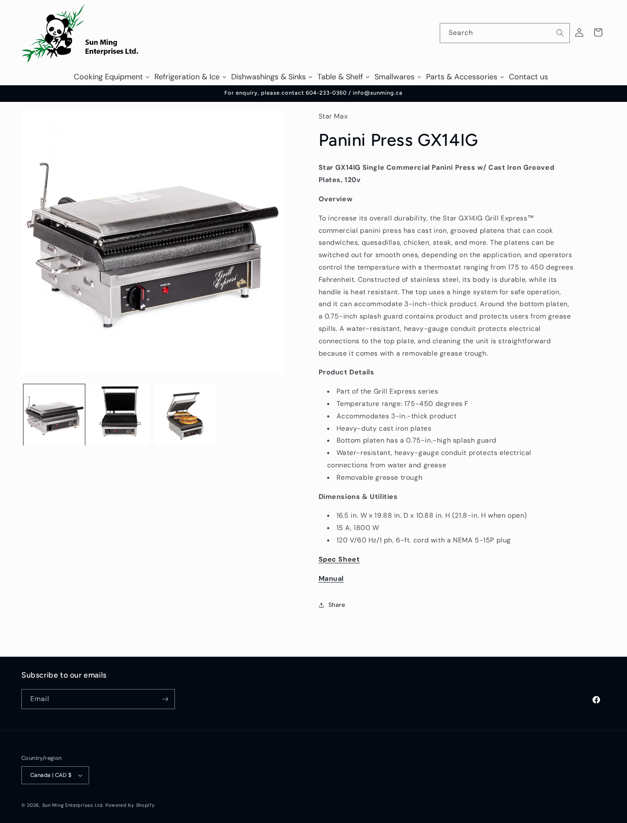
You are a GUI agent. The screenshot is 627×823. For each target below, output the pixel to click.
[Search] (560, 32)
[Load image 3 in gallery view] (185, 415)
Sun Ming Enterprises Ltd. (73, 805)
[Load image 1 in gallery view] (54, 415)
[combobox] (504, 33)
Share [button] (336, 605)
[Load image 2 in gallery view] (120, 415)
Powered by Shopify (130, 805)
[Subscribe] (165, 699)
